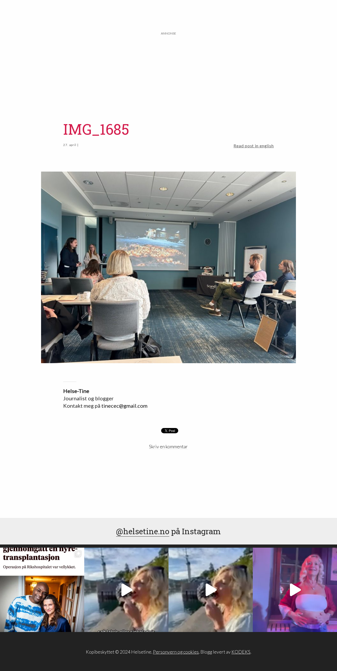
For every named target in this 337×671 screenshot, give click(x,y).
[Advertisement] (168, 73)
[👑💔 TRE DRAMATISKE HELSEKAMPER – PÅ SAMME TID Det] (42, 590)
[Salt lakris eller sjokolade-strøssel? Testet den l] (126, 590)
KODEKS (240, 652)
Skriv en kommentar (168, 446)
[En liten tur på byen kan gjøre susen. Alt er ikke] (295, 590)
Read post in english (254, 145)
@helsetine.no (142, 531)
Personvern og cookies (176, 652)
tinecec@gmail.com (124, 405)
